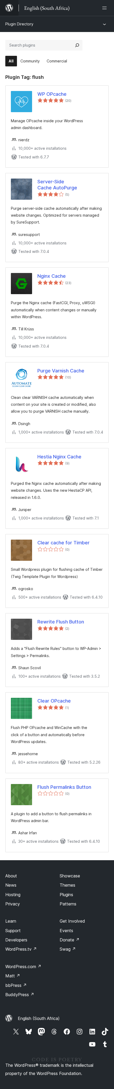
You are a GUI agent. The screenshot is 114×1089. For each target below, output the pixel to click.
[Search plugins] (77, 45)
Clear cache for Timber (63, 542)
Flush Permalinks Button (64, 787)
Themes (67, 885)
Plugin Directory (19, 24)
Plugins (66, 894)
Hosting (12, 894)
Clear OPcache (54, 701)
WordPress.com (23, 966)
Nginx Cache (51, 276)
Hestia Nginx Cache (59, 456)
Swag (68, 949)
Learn (10, 921)
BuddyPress (19, 994)
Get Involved (72, 921)
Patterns (68, 903)
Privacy (12, 903)
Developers (16, 939)
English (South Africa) (39, 1018)
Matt (12, 975)
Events (66, 930)
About (11, 875)
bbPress (16, 985)
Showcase (70, 875)
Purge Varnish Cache (60, 370)
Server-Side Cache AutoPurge (57, 184)
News (10, 885)
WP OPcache (52, 94)
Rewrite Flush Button (60, 622)
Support (13, 930)
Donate (70, 939)
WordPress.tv (21, 949)
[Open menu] (105, 8)
